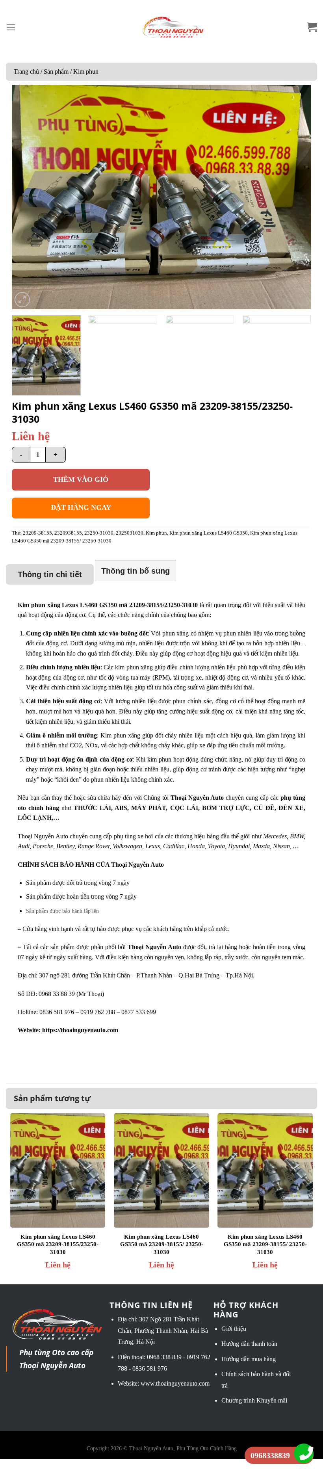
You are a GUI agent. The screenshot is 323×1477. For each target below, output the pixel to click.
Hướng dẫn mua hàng (248, 1359)
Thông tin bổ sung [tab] (135, 571)
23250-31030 (98, 533)
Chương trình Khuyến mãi (254, 1400)
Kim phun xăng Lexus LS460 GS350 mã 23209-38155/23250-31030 (57, 1244)
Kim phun (85, 71)
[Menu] (11, 27)
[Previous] (27, 197)
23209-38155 (37, 533)
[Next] (295, 197)
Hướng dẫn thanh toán (249, 1343)
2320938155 (68, 533)
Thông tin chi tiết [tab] (50, 574)
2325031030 (129, 533)
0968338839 (270, 1455)
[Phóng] (22, 299)
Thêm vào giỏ (80, 479)
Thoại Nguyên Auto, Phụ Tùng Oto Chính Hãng (183, 1448)
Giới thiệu (233, 1328)
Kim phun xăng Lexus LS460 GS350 (208, 533)
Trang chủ (26, 71)
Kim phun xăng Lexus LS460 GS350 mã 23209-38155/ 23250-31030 (161, 1244)
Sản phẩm (56, 71)
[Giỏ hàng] (312, 27)
